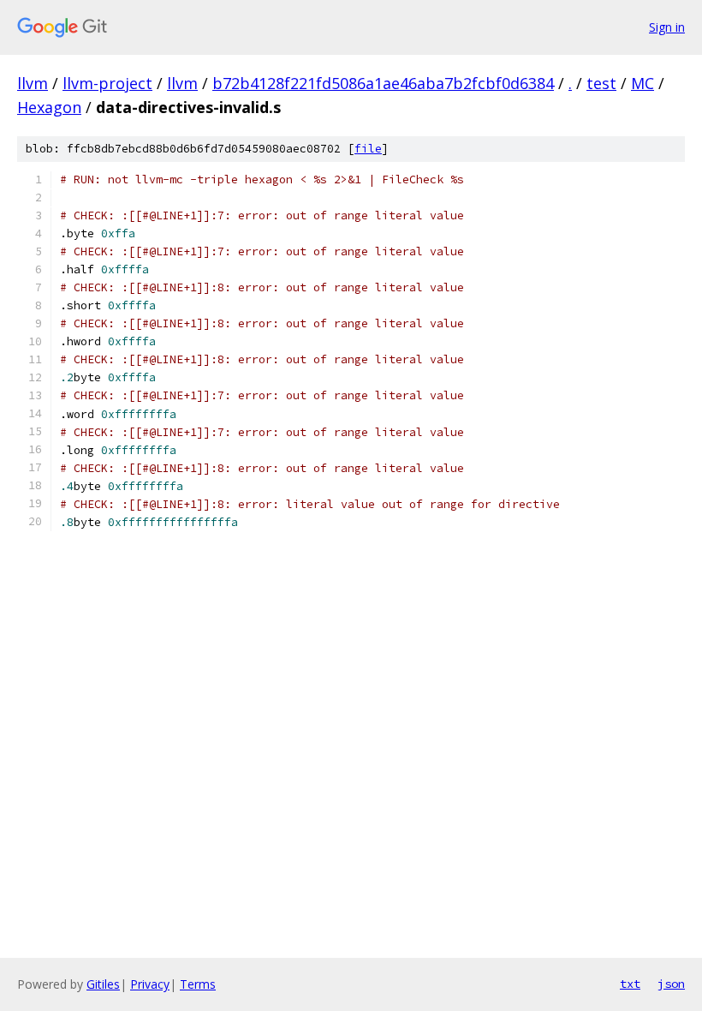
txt (630, 983)
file (368, 148)
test (601, 83)
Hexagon (49, 107)
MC (642, 83)
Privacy (150, 984)
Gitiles (103, 984)
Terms (198, 984)
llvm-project (107, 83)
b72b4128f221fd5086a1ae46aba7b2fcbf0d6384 (383, 83)
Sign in (667, 27)
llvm (32, 83)
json (671, 983)
